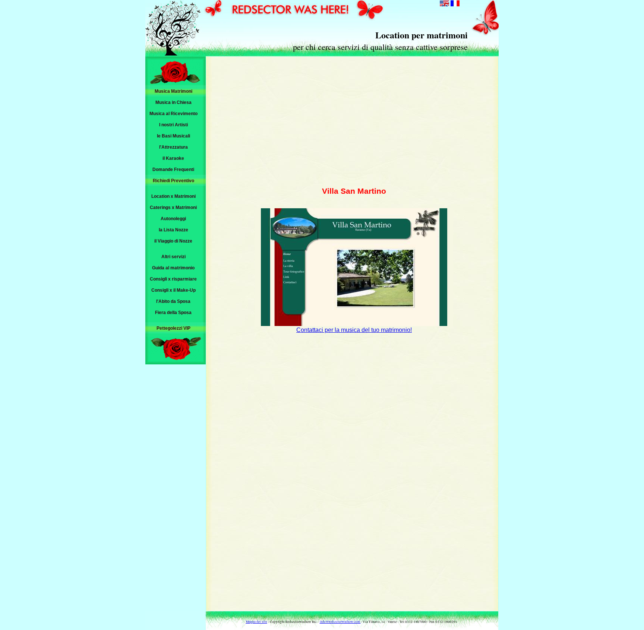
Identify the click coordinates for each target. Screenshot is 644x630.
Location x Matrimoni (173, 196)
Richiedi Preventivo (173, 180)
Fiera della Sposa (173, 312)
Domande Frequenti (173, 169)
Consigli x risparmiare (173, 279)
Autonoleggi (173, 218)
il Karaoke (173, 158)
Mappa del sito (256, 622)
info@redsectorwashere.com (340, 622)
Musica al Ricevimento (173, 113)
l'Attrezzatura (173, 147)
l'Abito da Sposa (173, 301)
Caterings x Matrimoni (173, 207)
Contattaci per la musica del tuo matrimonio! (354, 330)
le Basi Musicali (173, 136)
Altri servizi (173, 256)
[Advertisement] (354, 121)
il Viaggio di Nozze (173, 241)
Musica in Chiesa (173, 102)
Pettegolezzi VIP (173, 328)
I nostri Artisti (173, 124)
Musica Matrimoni (173, 91)
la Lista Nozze (173, 229)
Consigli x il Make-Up (173, 290)
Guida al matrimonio (173, 267)
